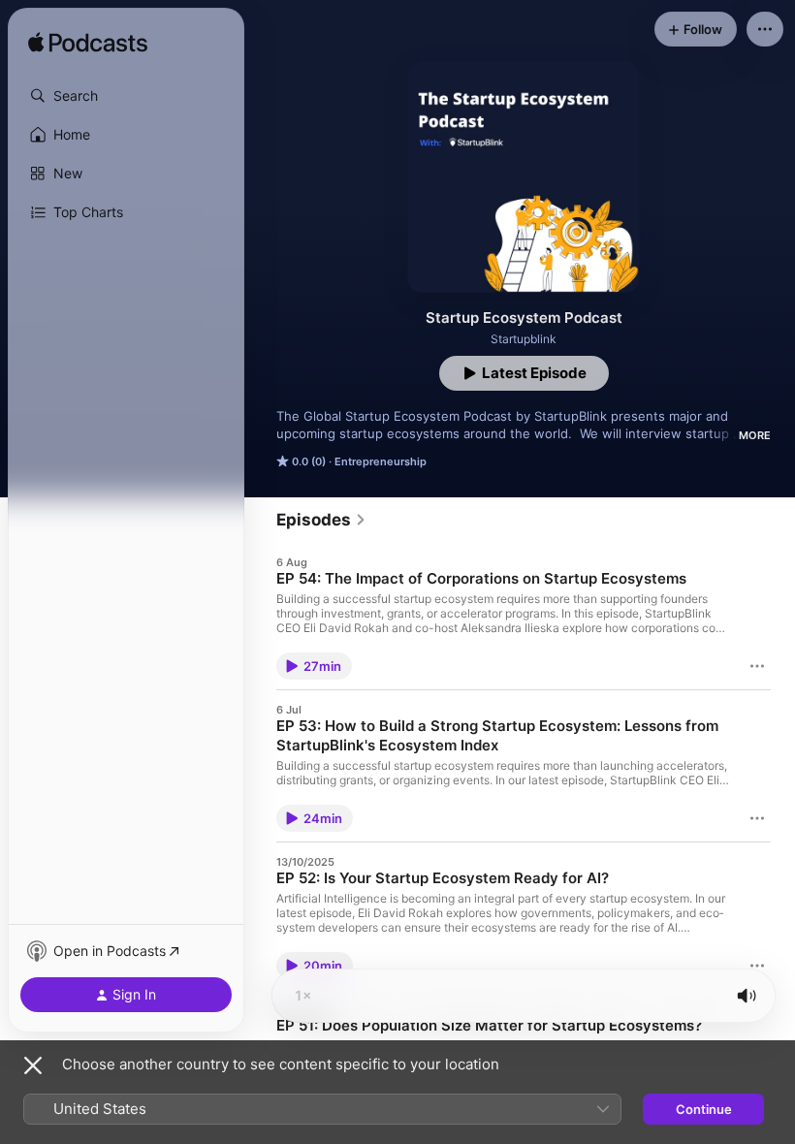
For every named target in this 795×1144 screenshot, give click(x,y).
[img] (87, 43)
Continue (704, 1109)
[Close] (33, 1065)
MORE (755, 435)
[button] (126, 95)
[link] (321, 519)
